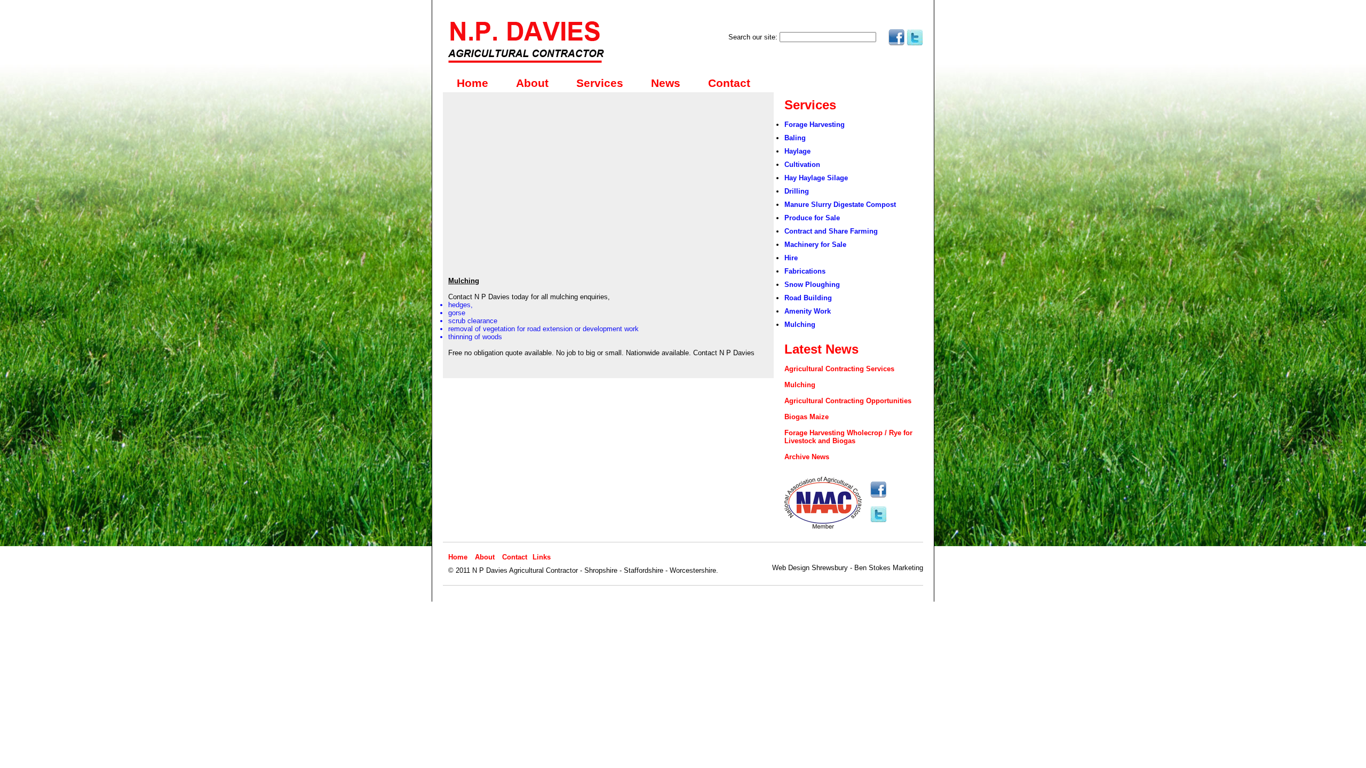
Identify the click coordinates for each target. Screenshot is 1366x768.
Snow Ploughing (812, 285)
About (532, 83)
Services (599, 83)
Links (542, 557)
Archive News (806, 457)
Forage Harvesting (814, 125)
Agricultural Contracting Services (839, 369)
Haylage (797, 151)
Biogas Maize (806, 417)
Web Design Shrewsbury (810, 568)
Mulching (799, 325)
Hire (791, 258)
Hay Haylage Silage (816, 178)
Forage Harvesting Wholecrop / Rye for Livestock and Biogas (848, 437)
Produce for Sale (812, 218)
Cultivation (802, 165)
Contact (729, 83)
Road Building (808, 298)
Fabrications (804, 271)
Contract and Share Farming (831, 231)
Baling (795, 138)
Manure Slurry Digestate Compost (840, 205)
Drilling (796, 191)
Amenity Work (807, 311)
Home (472, 83)
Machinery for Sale (815, 245)
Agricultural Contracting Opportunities (847, 401)
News (665, 83)
